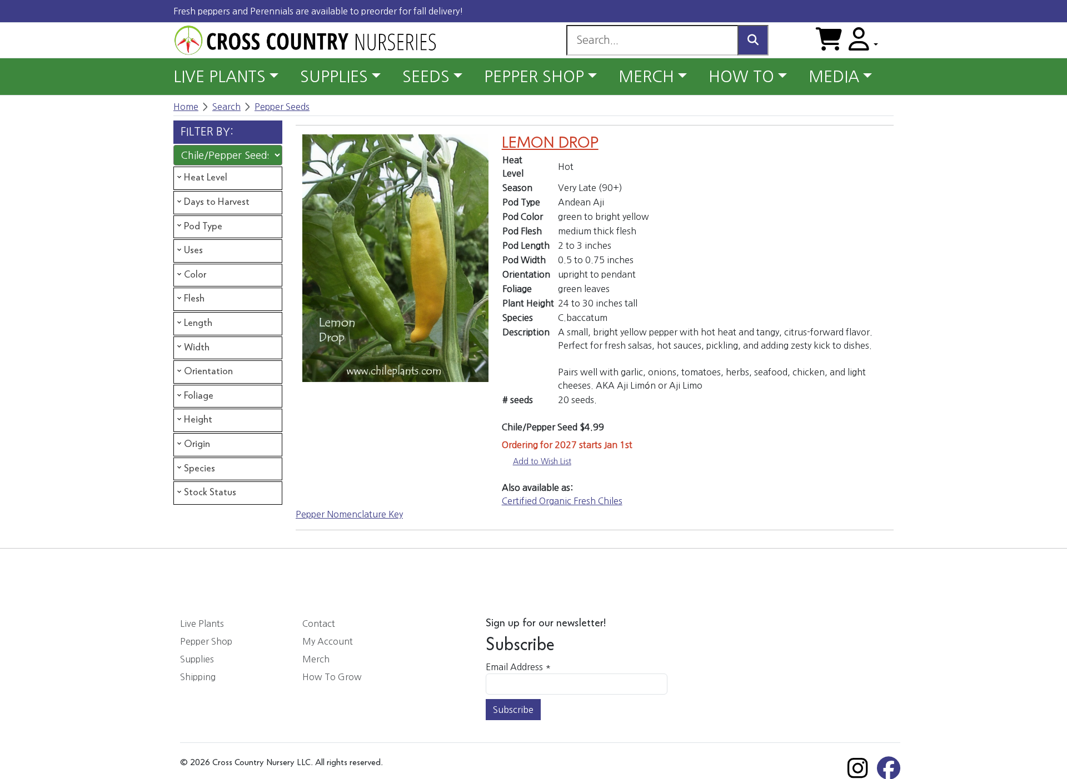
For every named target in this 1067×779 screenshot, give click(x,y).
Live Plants (202, 623)
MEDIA (834, 76)
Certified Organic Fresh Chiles (562, 500)
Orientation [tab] (208, 371)
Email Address (518, 666)
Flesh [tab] (194, 299)
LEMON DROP (550, 143)
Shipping (198, 676)
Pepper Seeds (282, 106)
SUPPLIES (334, 76)
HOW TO (741, 76)
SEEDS (426, 76)
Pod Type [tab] (203, 227)
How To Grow (332, 676)
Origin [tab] (197, 444)
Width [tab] (197, 348)
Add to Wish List (542, 461)
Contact (318, 623)
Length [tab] (198, 323)
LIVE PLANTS (219, 76)
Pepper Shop (206, 641)
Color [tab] (195, 275)
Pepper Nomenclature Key (349, 514)
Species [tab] (199, 469)
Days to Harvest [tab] (217, 202)
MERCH (646, 76)
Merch (316, 659)
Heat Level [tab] (205, 178)
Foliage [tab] (198, 396)
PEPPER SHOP (534, 76)
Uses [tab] (193, 250)
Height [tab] (198, 420)
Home (185, 106)
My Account (327, 641)
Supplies (197, 659)
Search (226, 106)
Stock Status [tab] (210, 492)
